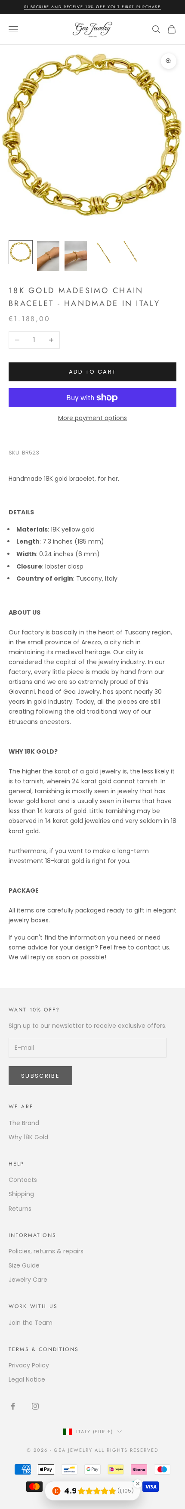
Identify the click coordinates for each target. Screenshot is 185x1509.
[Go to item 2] (48, 256)
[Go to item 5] (131, 251)
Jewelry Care (28, 1279)
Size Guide (24, 1265)
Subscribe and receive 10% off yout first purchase (92, 6)
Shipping (21, 1194)
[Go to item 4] (103, 252)
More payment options (92, 418)
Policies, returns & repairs (46, 1251)
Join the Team (30, 1322)
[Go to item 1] (21, 252)
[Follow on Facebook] (13, 1406)
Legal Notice (27, 1379)
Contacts (23, 1179)
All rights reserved (126, 1450)
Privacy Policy (29, 1365)
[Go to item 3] (76, 256)
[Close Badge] (137, 1483)
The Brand (24, 1123)
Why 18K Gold (28, 1137)
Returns (20, 1208)
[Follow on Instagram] (35, 1406)
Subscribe (40, 1076)
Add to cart (93, 372)
